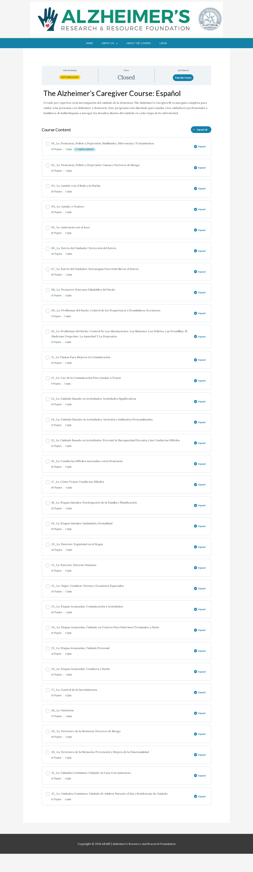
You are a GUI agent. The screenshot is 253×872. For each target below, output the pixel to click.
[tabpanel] (127, 104)
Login (163, 43)
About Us (108, 43)
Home (89, 43)
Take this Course (183, 77)
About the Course (138, 43)
